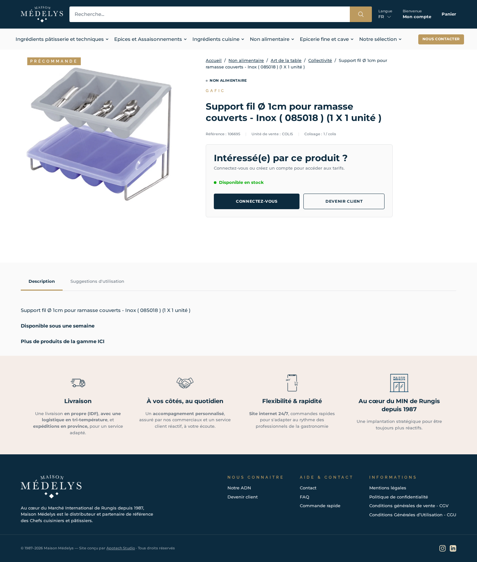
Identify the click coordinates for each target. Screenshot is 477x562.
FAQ (304, 496)
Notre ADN (239, 487)
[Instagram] (442, 548)
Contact (308, 487)
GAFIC (215, 91)
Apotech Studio (120, 548)
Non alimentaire (246, 60)
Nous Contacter (441, 39)
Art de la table (286, 60)
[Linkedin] (453, 548)
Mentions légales (387, 487)
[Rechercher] (361, 14)
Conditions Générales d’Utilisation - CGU (412, 514)
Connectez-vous (256, 201)
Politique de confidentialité (398, 496)
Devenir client (343, 201)
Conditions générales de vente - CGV (408, 505)
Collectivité (320, 60)
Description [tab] (42, 281)
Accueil (214, 60)
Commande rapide (320, 505)
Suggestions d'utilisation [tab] (97, 281)
